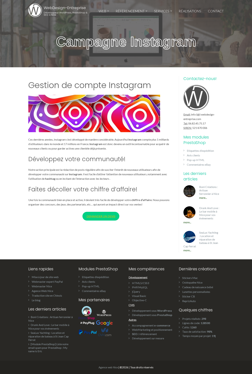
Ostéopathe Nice (192, 282)
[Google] (104, 322)
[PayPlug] (87, 322)
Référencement (130, 11)
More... (203, 197)
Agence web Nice (108, 367)
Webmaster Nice (42, 286)
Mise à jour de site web (45, 277)
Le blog (36, 300)
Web (102, 11)
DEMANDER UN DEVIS (101, 216)
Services (161, 11)
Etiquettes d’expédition (200, 150)
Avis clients (193, 155)
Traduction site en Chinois (47, 295)
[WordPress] (104, 312)
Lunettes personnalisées (196, 291)
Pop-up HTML (195, 160)
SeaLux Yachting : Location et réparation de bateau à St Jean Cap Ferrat (200, 239)
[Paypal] (88, 331)
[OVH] (105, 331)
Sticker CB (188, 296)
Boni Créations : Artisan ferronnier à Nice (209, 190)
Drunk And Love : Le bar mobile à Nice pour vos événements (209, 213)
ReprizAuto (189, 301)
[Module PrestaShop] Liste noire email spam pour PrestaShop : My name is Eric (48, 347)
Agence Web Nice (42, 290)
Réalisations (190, 11)
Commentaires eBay (199, 164)
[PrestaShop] (87, 312)
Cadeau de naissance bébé (197, 287)
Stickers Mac (190, 277)
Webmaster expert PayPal (47, 281)
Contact (216, 11)
